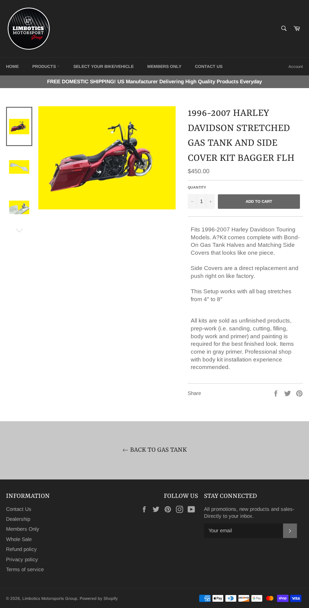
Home (12, 66)
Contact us (208, 66)
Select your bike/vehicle (103, 66)
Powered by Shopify (99, 598)
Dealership (18, 519)
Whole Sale (19, 539)
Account (295, 66)
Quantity (197, 187)
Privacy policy (22, 559)
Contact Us (18, 509)
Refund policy (21, 549)
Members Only (164, 66)
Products (44, 66)
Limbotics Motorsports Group (49, 598)
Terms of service (25, 569)
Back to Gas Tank (158, 450)
